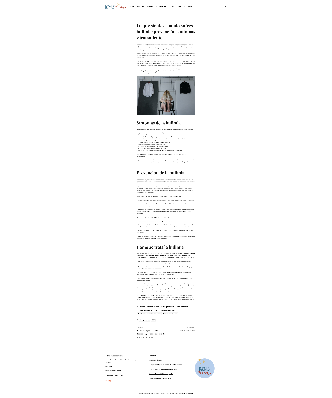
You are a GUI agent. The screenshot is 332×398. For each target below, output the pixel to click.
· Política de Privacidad (155, 360)
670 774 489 (108, 366)
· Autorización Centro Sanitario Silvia (160, 378)
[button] (328, 2)
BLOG (179, 6)
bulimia (142, 307)
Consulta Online (162, 6)
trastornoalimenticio (167, 310)
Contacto (188, 6)
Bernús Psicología (151, 238)
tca (156, 310)
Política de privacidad (186, 393)
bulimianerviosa (153, 307)
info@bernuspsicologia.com (113, 370)
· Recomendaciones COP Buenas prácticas (161, 374)
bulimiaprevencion (167, 307)
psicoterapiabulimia (145, 310)
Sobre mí (140, 6)
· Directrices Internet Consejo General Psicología (163, 369)
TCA (172, 6)
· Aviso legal (152, 355)
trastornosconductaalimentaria (149, 314)
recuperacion (145, 320)
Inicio (132, 6)
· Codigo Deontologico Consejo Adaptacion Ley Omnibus (165, 364)
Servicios (150, 6)
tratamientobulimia (170, 314)
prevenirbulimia (182, 307)
